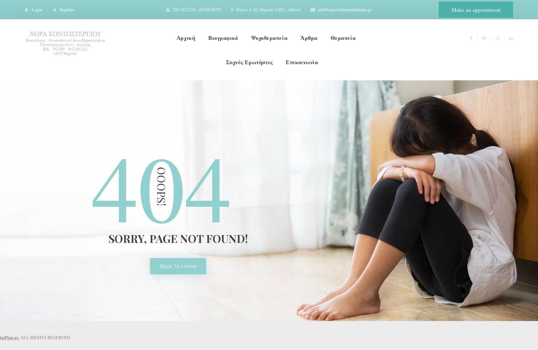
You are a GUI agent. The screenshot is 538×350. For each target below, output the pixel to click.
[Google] (498, 38)
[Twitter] (484, 38)
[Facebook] (471, 38)
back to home (178, 266)
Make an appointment (476, 9)
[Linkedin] (511, 38)
